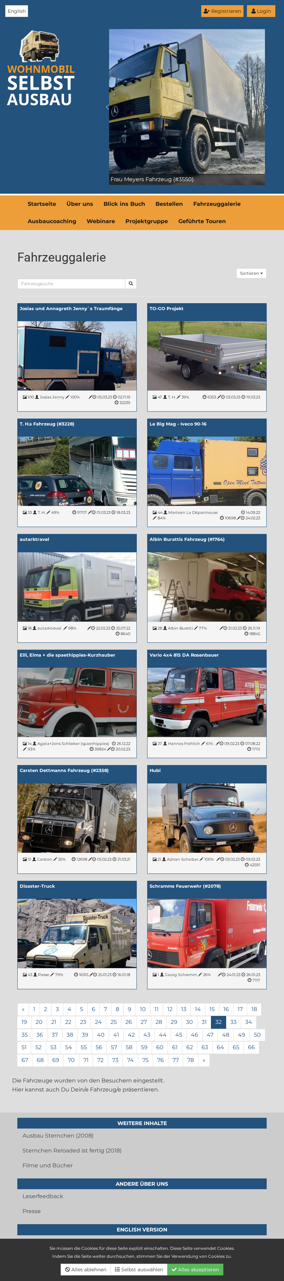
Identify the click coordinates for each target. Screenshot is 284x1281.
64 (220, 1047)
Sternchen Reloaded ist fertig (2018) (72, 1150)
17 (240, 1009)
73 (115, 1060)
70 (71, 1060)
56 (99, 1047)
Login (263, 11)
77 (175, 1060)
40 (101, 1035)
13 (183, 1009)
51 (24, 1047)
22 (68, 1022)
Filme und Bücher (48, 1165)
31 (204, 1022)
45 (178, 1035)
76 (160, 1060)
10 (143, 1009)
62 (189, 1047)
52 (38, 1047)
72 (100, 1060)
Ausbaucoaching (52, 221)
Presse (32, 1211)
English (17, 11)
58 (129, 1047)
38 (69, 1035)
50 (257, 1035)
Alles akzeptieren (198, 1269)
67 (24, 1060)
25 (113, 1022)
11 (156, 1009)
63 (205, 1047)
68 (40, 1060)
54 (68, 1047)
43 (146, 1035)
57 (114, 1047)
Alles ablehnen (88, 1269)
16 (226, 1009)
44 (163, 1035)
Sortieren (250, 273)
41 (116, 1035)
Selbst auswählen (141, 1269)
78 (190, 1060)
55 (84, 1047)
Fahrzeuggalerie (217, 204)
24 (98, 1022)
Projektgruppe (146, 221)
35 (24, 1035)
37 (55, 1035)
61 (175, 1047)
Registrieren (225, 11)
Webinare (101, 221)
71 (86, 1060)
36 (39, 1035)
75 (145, 1060)
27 (144, 1022)
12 (169, 1009)
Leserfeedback (43, 1196)
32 (218, 1022)
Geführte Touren (202, 221)
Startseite (42, 204)
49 (241, 1035)
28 (159, 1022)
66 (251, 1047)
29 (174, 1022)
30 (189, 1022)
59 (144, 1047)
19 (24, 1022)
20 (39, 1022)
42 (131, 1035)
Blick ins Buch (124, 204)
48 (225, 1035)
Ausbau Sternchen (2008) (58, 1135)
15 (212, 1009)
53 (53, 1047)
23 (83, 1022)
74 (130, 1060)
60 (159, 1047)
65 (236, 1047)
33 (233, 1022)
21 (53, 1022)
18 (254, 1009)
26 (128, 1022)
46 (194, 1035)
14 (198, 1009)
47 (210, 1035)
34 (248, 1022)
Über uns (79, 204)
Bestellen (169, 204)
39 (85, 1035)
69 (55, 1060)
